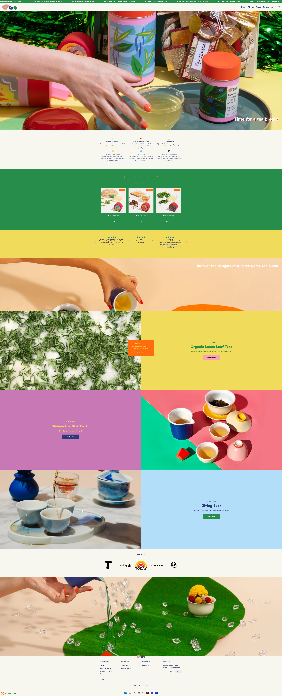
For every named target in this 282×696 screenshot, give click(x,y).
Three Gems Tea (140, 686)
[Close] (152, 343)
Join (178, 672)
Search (102, 665)
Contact (102, 679)
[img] (112, 237)
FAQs (101, 676)
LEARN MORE (211, 516)
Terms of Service (125, 668)
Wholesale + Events (106, 671)
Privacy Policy (125, 665)
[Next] (185, 200)
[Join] (150, 352)
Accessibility (145, 665)
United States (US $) (9, 693)
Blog (101, 674)
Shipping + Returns (105, 668)
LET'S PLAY (70, 437)
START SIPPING (211, 357)
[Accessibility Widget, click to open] (2, 693)
